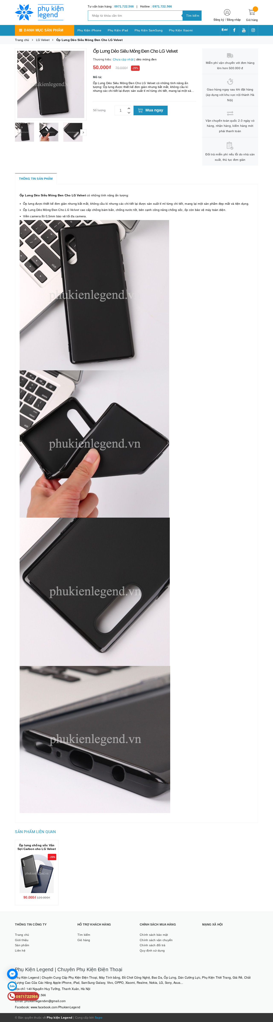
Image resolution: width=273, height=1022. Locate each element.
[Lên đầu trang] (265, 506)
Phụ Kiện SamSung (149, 30)
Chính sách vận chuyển (156, 940)
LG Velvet (72, 210)
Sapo (98, 1017)
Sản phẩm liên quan (35, 832)
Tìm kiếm (83, 934)
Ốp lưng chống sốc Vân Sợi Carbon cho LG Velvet (36, 847)
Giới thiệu (22, 940)
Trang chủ (22, 934)
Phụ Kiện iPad (118, 30)
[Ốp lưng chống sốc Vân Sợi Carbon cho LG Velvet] (36, 873)
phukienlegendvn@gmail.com (45, 1001)
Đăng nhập (234, 19)
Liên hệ (20, 950)
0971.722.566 (124, 6)
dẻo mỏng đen (146, 59)
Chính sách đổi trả (153, 945)
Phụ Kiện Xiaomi (181, 30)
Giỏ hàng (83, 940)
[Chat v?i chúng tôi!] (12, 974)
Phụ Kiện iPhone (89, 30)
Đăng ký (219, 19)
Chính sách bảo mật (154, 934)
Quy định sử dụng (152, 950)
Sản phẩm (22, 945)
